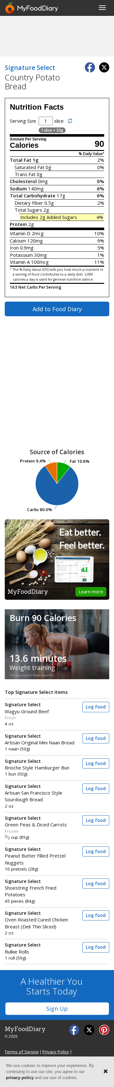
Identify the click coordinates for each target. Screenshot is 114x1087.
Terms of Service (22, 1052)
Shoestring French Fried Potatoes (30, 888)
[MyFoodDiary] (32, 8)
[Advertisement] (57, 36)
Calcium (18, 240)
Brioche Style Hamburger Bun (37, 764)
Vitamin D (20, 233)
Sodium (18, 188)
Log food (96, 707)
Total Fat (20, 160)
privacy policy (20, 1077)
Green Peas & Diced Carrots (36, 821)
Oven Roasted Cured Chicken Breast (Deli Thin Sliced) (36, 920)
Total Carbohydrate (32, 195)
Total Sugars (28, 210)
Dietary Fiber (29, 203)
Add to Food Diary (57, 309)
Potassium (21, 255)
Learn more (91, 591)
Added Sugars (62, 217)
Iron (14, 247)
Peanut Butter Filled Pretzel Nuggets (35, 856)
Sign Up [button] (57, 1008)
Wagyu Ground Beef (27, 708)
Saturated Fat (29, 167)
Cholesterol (23, 181)
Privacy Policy (55, 1052)
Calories (24, 145)
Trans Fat (25, 174)
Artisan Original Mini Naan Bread (39, 739)
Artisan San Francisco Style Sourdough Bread (33, 793)
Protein (18, 224)
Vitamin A (20, 262)
